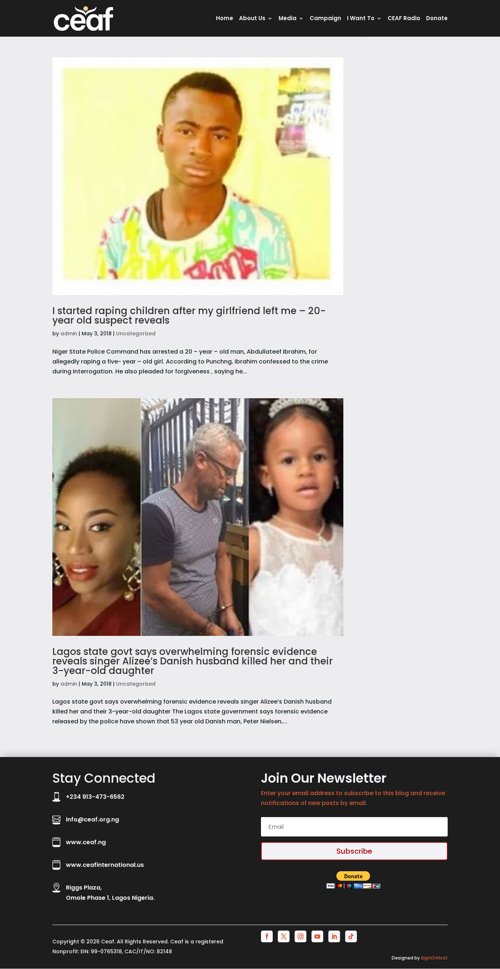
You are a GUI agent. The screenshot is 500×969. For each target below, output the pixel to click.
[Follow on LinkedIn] (334, 936)
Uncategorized (136, 333)
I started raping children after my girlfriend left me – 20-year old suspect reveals (189, 315)
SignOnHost (434, 958)
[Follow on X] (284, 936)
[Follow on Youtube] (317, 936)
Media (287, 19)
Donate (437, 19)
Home (224, 19)
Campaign (325, 19)
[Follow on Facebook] (267, 936)
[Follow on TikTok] (351, 936)
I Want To (360, 19)
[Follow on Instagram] (300, 936)
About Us (252, 19)
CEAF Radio (404, 19)
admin (68, 333)
